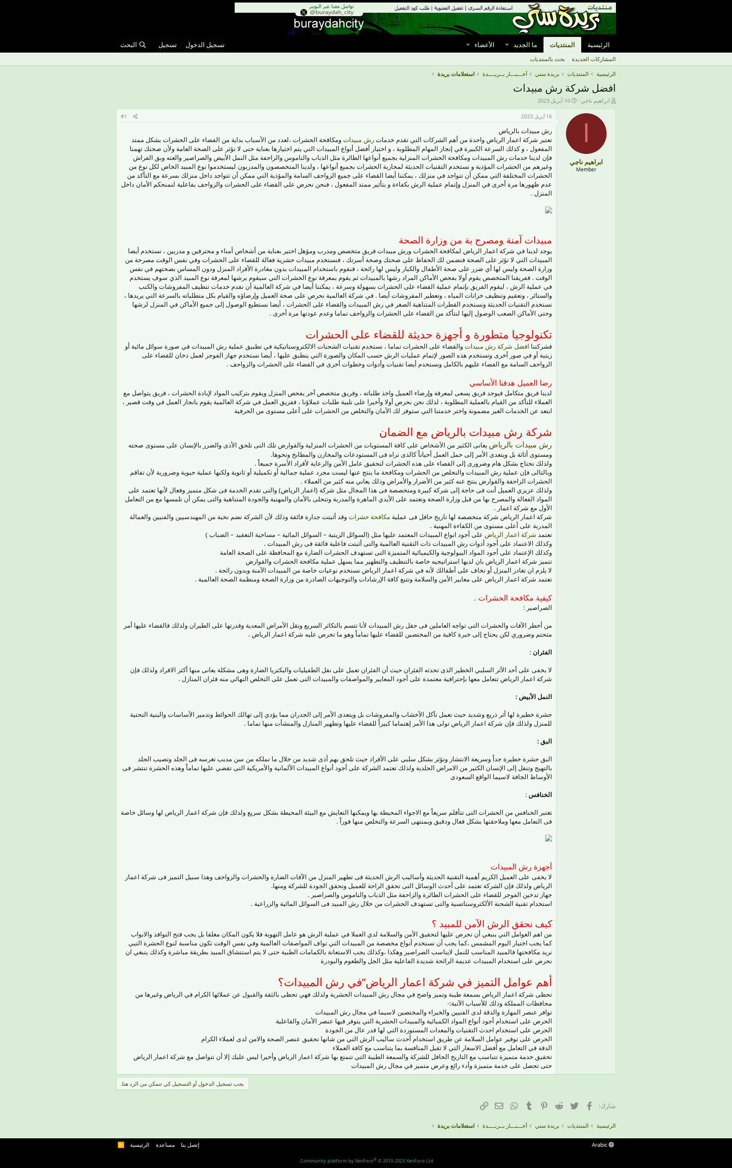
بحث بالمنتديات (547, 59)
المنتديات (562, 44)
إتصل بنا (190, 1144)
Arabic (600, 1144)
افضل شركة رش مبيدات (497, 346)
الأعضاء (484, 44)
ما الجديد (525, 44)
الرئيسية (599, 44)
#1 (124, 116)
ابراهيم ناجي (595, 100)
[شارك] (135, 117)
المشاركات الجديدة (594, 59)
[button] (507, 45)
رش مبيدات (358, 139)
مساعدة (165, 1144)
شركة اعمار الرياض (510, 534)
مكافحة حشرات (369, 516)
